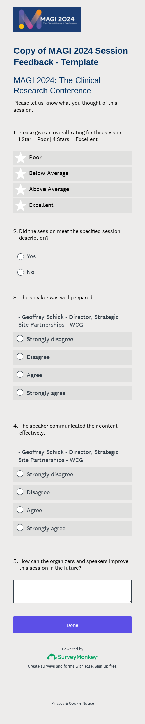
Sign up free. (106, 666)
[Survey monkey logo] (73, 656)
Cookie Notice (81, 703)
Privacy (57, 703)
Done (72, 625)
